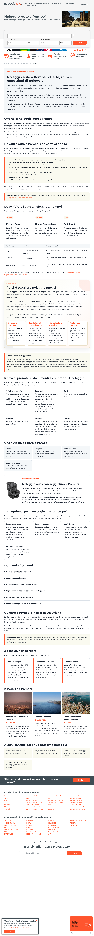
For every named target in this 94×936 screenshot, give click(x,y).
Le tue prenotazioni (69, 4)
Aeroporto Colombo (77, 798)
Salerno (24, 275)
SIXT (49, 834)
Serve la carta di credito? (16, 578)
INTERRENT (30, 830)
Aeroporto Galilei (76, 796)
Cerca (80, 43)
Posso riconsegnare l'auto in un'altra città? (24, 604)
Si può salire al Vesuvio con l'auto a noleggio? (25, 591)
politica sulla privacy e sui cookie (19, 927)
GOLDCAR (29, 825)
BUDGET (7, 832)
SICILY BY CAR (53, 832)
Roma (50, 805)
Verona (6, 798)
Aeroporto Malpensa (77, 809)
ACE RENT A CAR (9, 823)
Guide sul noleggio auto (41, 4)
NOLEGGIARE (52, 825)
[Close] (36, 920)
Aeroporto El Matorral (34, 796)
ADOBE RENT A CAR (11, 830)
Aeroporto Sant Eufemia (34, 807)
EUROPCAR (30, 821)
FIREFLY (28, 823)
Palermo (7, 805)
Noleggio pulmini (56, 4)
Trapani (7, 809)
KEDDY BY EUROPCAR (33, 834)
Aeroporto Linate (76, 805)
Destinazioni (28, 4)
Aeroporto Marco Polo (78, 807)
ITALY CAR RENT (31, 832)
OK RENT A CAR (53, 827)
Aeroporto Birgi (31, 800)
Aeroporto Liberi (54, 807)
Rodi (27, 798)
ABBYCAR (7, 821)
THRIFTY (73, 823)
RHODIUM (51, 830)
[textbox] (39, 36)
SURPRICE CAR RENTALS (78, 821)
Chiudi (10, 931)
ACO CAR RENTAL (10, 825)
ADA (5, 827)
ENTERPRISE (8, 834)
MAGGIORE (52, 823)
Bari (49, 798)
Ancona (51, 809)
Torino (6, 803)
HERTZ (28, 827)
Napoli (16, 275)
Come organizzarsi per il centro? (20, 597)
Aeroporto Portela (32, 805)
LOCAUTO (51, 821)
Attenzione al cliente (31, 6)
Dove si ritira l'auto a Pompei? (18, 572)
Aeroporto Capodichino (34, 809)
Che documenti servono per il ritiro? (21, 585)
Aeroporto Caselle (76, 800)
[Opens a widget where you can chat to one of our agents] (81, 925)
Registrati (74, 853)
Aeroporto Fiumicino (55, 800)
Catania (7, 796)
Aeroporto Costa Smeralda (57, 796)
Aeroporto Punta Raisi (34, 803)
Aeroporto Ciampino (55, 803)
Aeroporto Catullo (76, 803)
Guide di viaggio (81, 780)
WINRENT (73, 825)
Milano (6, 807)
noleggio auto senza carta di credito (19, 198)
